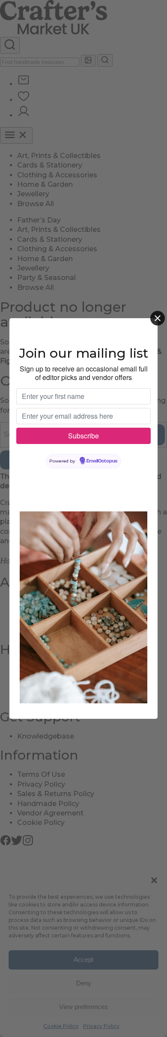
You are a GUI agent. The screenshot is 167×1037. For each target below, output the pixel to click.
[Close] (157, 318)
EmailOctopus (101, 461)
